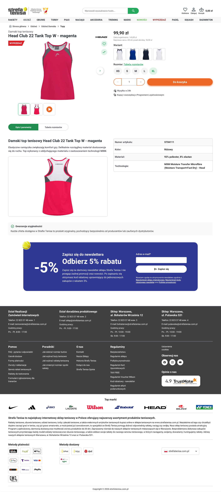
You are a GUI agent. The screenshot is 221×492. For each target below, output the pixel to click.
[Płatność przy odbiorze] (13, 478)
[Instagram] (172, 362)
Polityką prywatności (167, 282)
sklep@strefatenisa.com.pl (78, 320)
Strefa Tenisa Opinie (85, 369)
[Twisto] (25, 460)
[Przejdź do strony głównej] (17, 11)
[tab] (23, 127)
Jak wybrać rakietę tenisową (55, 360)
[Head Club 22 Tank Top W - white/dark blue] (120, 54)
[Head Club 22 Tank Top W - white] (159, 54)
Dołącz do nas (83, 365)
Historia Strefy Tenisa (86, 360)
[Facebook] (165, 362)
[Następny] (100, 70)
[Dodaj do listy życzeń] (104, 44)
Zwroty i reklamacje (17, 365)
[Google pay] (13, 460)
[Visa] (37, 460)
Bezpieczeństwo (118, 352)
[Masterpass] (13, 469)
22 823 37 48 (22, 320)
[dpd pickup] (64, 460)
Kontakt (80, 352)
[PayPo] (37, 469)
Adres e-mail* (143, 254)
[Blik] (13, 451)
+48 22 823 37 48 (30, 2)
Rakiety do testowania (18, 374)
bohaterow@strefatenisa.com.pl (132, 324)
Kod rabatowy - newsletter (122, 381)
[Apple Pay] (37, 451)
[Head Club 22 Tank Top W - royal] (133, 54)
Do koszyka (180, 82)
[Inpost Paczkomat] (76, 451)
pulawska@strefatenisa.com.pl (182, 324)
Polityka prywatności (120, 360)
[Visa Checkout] (25, 469)
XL (153, 71)
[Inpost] (64, 451)
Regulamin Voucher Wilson (122, 377)
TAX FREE (115, 372)
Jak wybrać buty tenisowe (54, 356)
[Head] (101, 36)
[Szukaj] (133, 11)
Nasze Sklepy (82, 356)
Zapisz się (163, 269)
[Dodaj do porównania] (104, 52)
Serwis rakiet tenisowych (19, 369)
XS (119, 71)
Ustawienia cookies (165, 348)
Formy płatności (15, 360)
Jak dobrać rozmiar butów (54, 352)
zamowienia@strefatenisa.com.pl (30, 324)
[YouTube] (180, 362)
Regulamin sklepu (118, 356)
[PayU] (25, 451)
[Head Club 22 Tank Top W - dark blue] (146, 54)
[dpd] (88, 451)
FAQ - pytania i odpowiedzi (20, 352)
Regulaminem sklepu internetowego (150, 280)
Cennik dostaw (15, 356)
